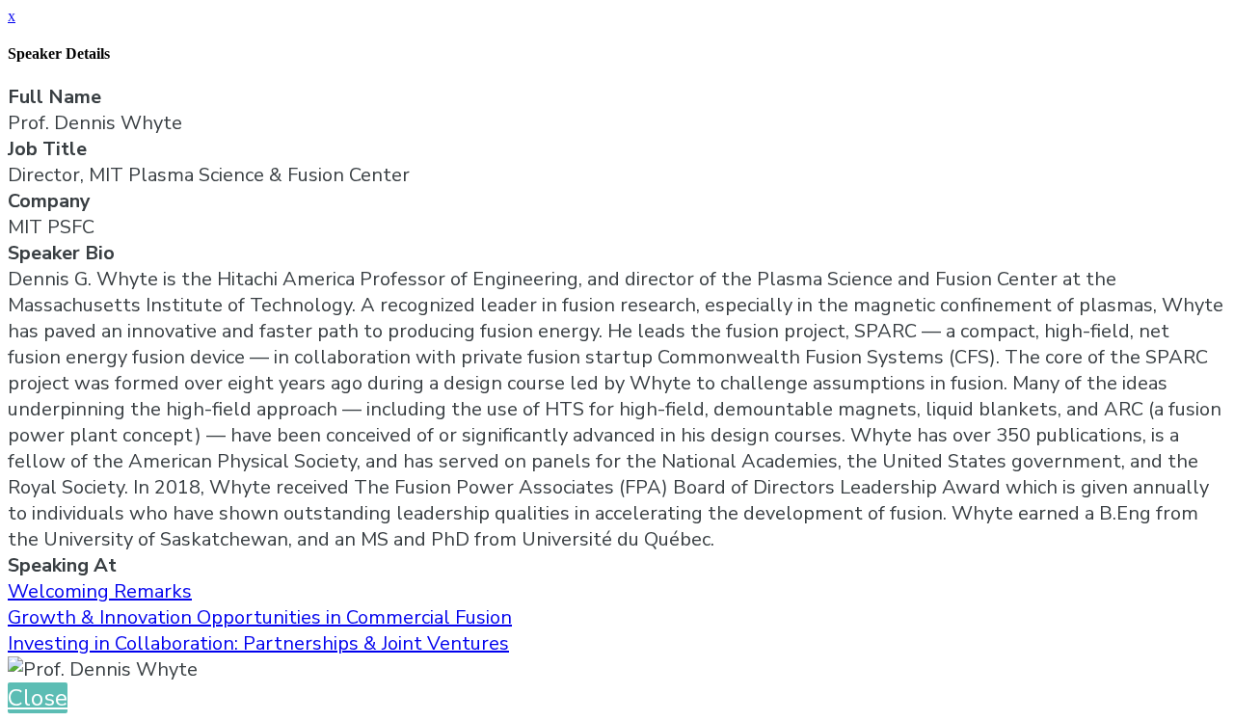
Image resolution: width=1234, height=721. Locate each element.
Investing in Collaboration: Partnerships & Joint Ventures (258, 643)
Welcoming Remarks (100, 591)
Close (37, 697)
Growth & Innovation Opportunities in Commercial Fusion (260, 617)
